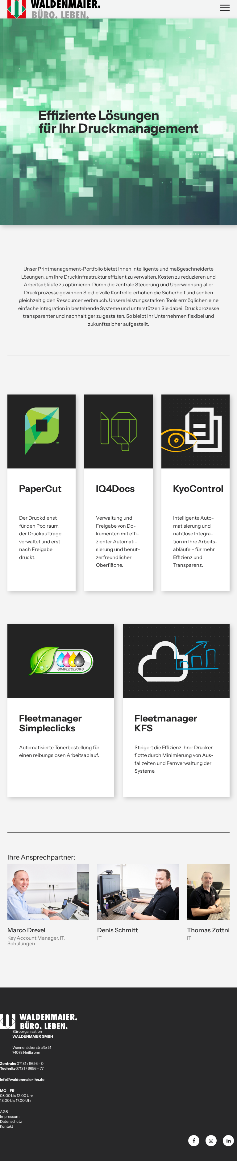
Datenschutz (11, 1121)
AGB (4, 1111)
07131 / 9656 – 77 (29, 1068)
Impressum (9, 1116)
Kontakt (6, 1126)
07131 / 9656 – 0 (30, 1063)
